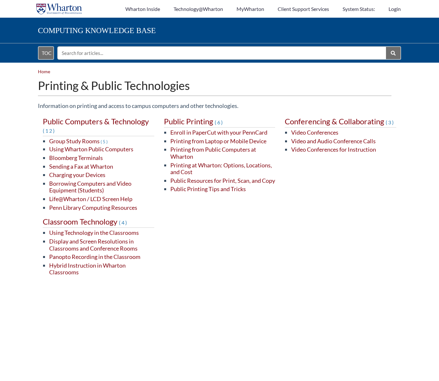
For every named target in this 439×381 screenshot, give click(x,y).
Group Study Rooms (79, 141)
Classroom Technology (85, 221)
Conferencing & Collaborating (340, 121)
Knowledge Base (97, 30)
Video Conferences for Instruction (333, 149)
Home (44, 71)
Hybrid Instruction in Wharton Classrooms (87, 269)
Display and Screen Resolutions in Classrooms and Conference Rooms (93, 245)
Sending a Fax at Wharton (81, 166)
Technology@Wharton (198, 9)
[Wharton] (59, 5)
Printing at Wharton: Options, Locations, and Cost (221, 169)
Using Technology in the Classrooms (94, 232)
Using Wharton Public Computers (91, 149)
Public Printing (194, 121)
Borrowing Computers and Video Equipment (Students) (90, 187)
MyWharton (250, 9)
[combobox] (222, 53)
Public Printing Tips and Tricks (208, 188)
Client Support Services (303, 9)
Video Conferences (314, 132)
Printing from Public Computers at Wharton (213, 153)
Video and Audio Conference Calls (333, 141)
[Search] (393, 53)
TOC (46, 53)
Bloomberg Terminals (76, 157)
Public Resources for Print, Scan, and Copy (222, 180)
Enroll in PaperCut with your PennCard (218, 132)
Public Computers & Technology (96, 125)
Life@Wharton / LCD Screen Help (90, 198)
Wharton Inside (142, 9)
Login (395, 9)
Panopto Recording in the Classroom (94, 256)
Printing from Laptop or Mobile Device (218, 141)
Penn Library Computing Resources (93, 207)
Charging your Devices (77, 174)
